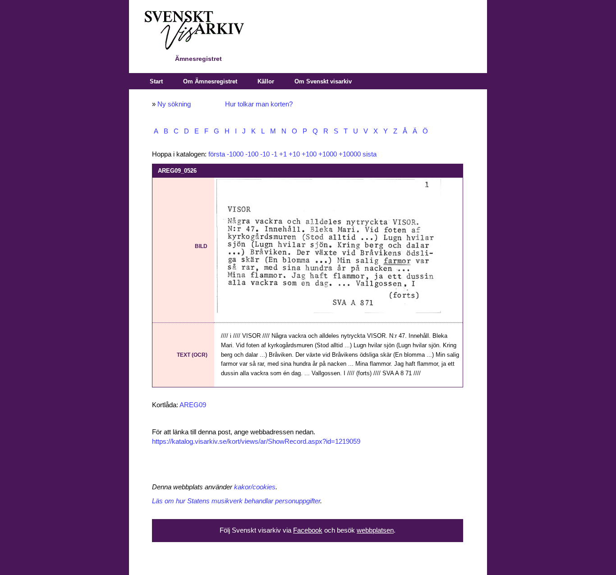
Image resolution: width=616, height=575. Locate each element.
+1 (283, 154)
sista (370, 154)
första (216, 154)
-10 (265, 154)
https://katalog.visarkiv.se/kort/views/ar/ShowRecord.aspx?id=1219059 (256, 441)
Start (156, 81)
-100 (251, 154)
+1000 (327, 154)
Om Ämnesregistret (210, 81)
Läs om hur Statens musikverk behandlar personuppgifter (236, 501)
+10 (294, 154)
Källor (265, 81)
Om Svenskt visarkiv (323, 81)
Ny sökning (174, 104)
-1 (274, 154)
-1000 (235, 154)
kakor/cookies (255, 487)
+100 (309, 154)
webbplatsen (375, 530)
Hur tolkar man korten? (259, 104)
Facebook (307, 530)
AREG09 (192, 405)
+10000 (350, 154)
